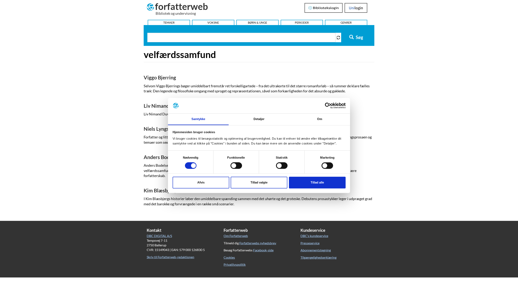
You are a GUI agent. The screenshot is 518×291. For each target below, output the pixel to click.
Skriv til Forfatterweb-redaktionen (170, 257)
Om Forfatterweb (236, 236)
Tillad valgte (259, 182)
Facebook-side (263, 250)
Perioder (302, 22)
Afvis (201, 182)
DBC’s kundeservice (314, 236)
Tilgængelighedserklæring (318, 257)
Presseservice (310, 243)
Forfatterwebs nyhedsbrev (257, 243)
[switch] (236, 165)
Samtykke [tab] (198, 119)
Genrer (346, 22)
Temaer (169, 22)
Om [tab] (319, 119)
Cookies (229, 257)
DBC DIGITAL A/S (159, 236)
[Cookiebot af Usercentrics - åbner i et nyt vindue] (328, 106)
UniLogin (356, 8)
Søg (359, 37)
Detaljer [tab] (259, 119)
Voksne (213, 22)
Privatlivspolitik (235, 264)
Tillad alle (317, 182)
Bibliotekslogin (324, 8)
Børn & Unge (257, 22)
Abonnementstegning (315, 250)
